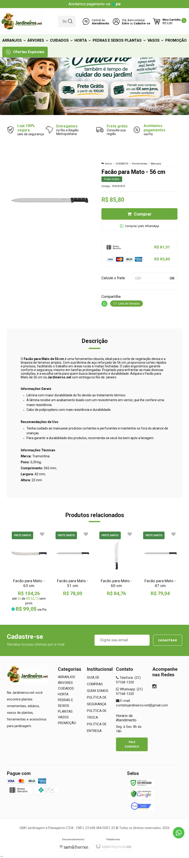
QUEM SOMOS (97, 691)
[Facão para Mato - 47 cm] (160, 563)
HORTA (63, 694)
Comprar (142, 214)
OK (172, 278)
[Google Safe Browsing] (141, 793)
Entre (125, 23)
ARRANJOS (66, 677)
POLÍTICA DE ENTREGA (96, 727)
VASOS (63, 717)
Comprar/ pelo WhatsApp (142, 226)
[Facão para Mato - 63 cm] (28, 571)
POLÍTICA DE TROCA (96, 714)
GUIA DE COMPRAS (95, 680)
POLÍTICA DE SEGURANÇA (96, 700)
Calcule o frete (113, 278)
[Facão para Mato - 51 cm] (72, 563)
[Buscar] (70, 21)
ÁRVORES (65, 683)
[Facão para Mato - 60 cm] (116, 563)
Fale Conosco (132, 744)
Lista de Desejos (128, 303)
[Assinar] (167, 640)
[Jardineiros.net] (22, 21)
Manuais (156, 163)
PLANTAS (65, 711)
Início (108, 163)
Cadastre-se (142, 23)
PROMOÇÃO (67, 723)
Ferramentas (139, 163)
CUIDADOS (121, 163)
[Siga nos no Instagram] (154, 687)
